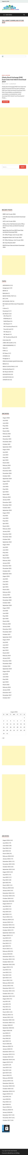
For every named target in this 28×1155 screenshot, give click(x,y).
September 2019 (7, 637)
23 (3, 730)
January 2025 (6, 468)
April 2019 (5, 650)
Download (5, 311)
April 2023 (5, 523)
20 (17, 727)
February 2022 (7, 560)
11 (10, 724)
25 (10, 730)
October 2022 (6, 539)
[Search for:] (14, 167)
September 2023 (7, 510)
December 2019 (7, 629)
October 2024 (6, 476)
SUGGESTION (6, 374)
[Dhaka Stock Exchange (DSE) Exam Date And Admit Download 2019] (14, 65)
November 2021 (7, 568)
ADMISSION (6, 285)
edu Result (5, 313)
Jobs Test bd (14, 1150)
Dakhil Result (7, 321)
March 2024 (6, 494)
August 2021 (6, 576)
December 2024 (7, 470)
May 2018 (5, 679)
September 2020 (7, 605)
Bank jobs (5, 293)
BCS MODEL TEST (8, 301)
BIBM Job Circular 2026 (9, 214)
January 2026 (6, 436)
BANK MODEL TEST (8, 296)
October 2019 (6, 634)
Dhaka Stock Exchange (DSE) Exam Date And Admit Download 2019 (14, 79)
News (4, 348)
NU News (5, 353)
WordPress (10, 1153)
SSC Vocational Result (9, 337)
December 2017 (7, 692)
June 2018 (5, 676)
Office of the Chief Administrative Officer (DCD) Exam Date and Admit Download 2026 (14, 225)
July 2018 (5, 674)
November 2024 (7, 473)
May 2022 (5, 552)
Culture (5, 308)
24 (7, 730)
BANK (4, 290)
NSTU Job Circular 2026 (9, 221)
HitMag (17, 1153)
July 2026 (5, 420)
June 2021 (5, 581)
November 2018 (7, 663)
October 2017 (6, 698)
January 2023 (6, 531)
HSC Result (7, 324)
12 (14, 724)
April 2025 (5, 460)
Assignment (6, 288)
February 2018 (7, 687)
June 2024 (5, 486)
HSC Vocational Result (10, 326)
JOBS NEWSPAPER (8, 345)
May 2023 (5, 521)
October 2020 (6, 602)
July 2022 (5, 547)
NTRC (4, 350)
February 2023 (7, 528)
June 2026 (5, 423)
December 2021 (7, 565)
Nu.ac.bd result (8, 329)
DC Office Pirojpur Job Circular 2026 (12, 234)
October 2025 (6, 444)
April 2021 (5, 587)
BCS (4, 298)
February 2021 (7, 592)
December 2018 (7, 661)
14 (21, 724)
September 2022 (7, 542)
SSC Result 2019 (7, 371)
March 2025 (6, 462)
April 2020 (5, 618)
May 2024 (5, 489)
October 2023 (6, 507)
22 (24, 727)
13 (17, 724)
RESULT (5, 364)
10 (7, 724)
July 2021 (5, 579)
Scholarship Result (8, 369)
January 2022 (6, 563)
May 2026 (5, 425)
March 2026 (6, 431)
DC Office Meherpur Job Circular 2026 (13, 240)
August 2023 (6, 513)
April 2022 (5, 555)
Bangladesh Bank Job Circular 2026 (12, 237)
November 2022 (7, 536)
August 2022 (6, 544)
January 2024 (6, 499)
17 (7, 727)
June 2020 (5, 613)
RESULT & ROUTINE (6, 75)
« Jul (3, 738)
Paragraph (5, 358)
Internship (5, 340)
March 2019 (6, 653)
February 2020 (7, 624)
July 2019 (5, 642)
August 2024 (6, 481)
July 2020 (5, 610)
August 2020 (6, 608)
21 (21, 727)
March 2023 (6, 526)
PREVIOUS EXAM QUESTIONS (11, 361)
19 (14, 727)
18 (10, 727)
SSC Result (6, 334)
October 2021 (6, 571)
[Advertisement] (14, 40)
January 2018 (6, 690)
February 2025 (7, 465)
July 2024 (5, 484)
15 (24, 724)
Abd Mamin (13, 83)
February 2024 (7, 497)
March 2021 (6, 589)
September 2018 (7, 668)
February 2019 (7, 655)
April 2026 (5, 428)
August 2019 (6, 639)
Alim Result (7, 316)
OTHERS (5, 356)
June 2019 (5, 645)
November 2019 (7, 631)
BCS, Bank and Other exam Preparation (13, 304)
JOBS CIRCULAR (7, 342)
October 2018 (6, 666)
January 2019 (6, 658)
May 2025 (5, 457)
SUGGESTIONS (7, 377)
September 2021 (7, 573)
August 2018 (6, 671)
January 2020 (6, 626)
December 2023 (7, 502)
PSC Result (6, 331)
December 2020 (7, 597)
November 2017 (7, 695)
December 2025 (7, 439)
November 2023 (7, 505)
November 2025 (7, 441)
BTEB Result (7, 318)
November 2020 (7, 600)
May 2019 (5, 647)
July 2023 (5, 515)
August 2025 (6, 449)
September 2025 (7, 447)
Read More (5, 101)
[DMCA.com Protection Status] (6, 1132)
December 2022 (7, 534)
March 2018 (6, 684)
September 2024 (7, 478)
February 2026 (7, 433)
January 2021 (6, 594)
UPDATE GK (6, 379)
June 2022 (5, 550)
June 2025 (5, 454)
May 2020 (5, 616)
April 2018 (5, 682)
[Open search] (24, 15)
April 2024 (5, 491)
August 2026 (6, 418)
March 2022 (6, 558)
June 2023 (5, 518)
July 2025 (5, 452)
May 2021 (5, 584)
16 (3, 727)
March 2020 (6, 621)
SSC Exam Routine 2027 (9, 242)
